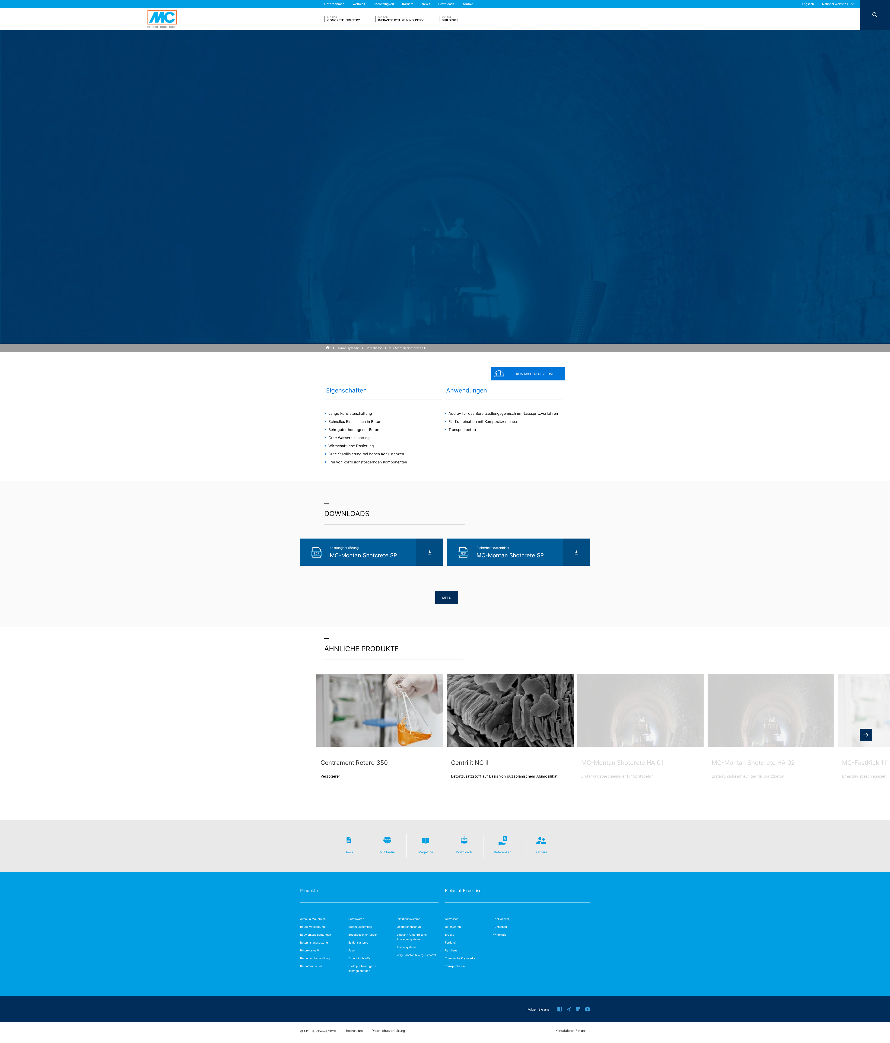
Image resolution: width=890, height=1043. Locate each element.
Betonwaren (356, 919)
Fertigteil (450, 942)
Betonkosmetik (310, 950)
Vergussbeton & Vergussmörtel (416, 955)
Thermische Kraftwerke (460, 958)
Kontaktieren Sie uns (571, 1030)
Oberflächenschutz (409, 926)
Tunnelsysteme (349, 348)
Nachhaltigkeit (383, 4)
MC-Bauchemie (162, 19)
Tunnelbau (500, 926)
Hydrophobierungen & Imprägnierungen (362, 968)
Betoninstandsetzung (314, 942)
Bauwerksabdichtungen (315, 934)
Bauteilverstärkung (312, 926)
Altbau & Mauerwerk (313, 919)
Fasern (352, 950)
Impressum (354, 1030)
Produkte (309, 890)
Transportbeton (455, 966)
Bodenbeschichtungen (363, 934)
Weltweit (359, 4)
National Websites (835, 4)
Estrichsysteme (358, 942)
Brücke (449, 934)
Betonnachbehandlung (315, 958)
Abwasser (451, 919)
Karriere (408, 4)
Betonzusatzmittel (360, 926)
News (426, 4)
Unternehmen (334, 4)
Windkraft (499, 934)
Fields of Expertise (463, 890)
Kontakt (468, 4)
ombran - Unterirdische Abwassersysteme (412, 937)
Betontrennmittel (311, 966)
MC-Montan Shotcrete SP (407, 348)
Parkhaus (451, 950)
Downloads (446, 4)
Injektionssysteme (408, 919)
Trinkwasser (501, 919)
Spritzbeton (374, 348)
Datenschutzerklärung (388, 1030)
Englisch (808, 4)
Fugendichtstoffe (359, 958)
